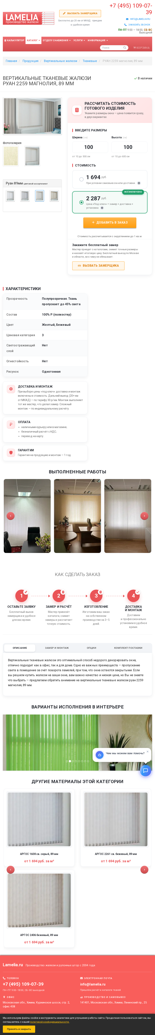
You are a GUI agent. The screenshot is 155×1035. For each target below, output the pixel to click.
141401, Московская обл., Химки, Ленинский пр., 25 (113, 1002)
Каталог (32, 40)
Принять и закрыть (19, 1029)
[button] (11, 516)
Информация (97, 40)
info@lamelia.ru (139, 19)
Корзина (143, 47)
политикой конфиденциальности (49, 1021)
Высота (119, 137)
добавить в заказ (111, 222)
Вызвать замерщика (82, 13)
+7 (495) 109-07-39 (23, 984)
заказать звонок (138, 24)
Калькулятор (15, 40)
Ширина (80, 137)
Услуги (78, 40)
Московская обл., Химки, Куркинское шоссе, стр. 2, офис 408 (36, 1004)
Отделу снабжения (56, 40)
